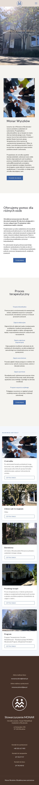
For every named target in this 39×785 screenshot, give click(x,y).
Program (7, 634)
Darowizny (8, 548)
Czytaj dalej (11, 477)
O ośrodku (8, 461)
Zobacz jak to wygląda (13, 509)
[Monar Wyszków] (19, 3)
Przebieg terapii (11, 589)
